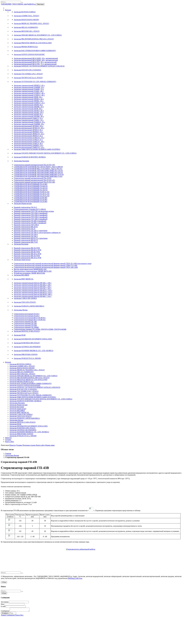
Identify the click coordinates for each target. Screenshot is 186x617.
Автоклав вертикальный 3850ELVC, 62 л (29, 134)
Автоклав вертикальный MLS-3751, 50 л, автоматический (35, 62)
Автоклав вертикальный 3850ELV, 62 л (28, 136)
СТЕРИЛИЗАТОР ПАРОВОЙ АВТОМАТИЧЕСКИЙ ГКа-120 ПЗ (38, 171)
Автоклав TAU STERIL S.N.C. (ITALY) (28, 74)
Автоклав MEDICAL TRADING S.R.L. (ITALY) (31, 23)
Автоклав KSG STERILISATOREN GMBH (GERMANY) (35, 51)
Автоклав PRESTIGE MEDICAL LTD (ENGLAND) (33, 43)
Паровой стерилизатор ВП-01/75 (26, 240)
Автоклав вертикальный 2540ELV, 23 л (28, 118)
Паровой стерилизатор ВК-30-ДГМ (27, 256)
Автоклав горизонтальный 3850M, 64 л (28, 105)
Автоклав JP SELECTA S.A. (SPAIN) (27, 358)
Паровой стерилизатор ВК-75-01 (26, 242)
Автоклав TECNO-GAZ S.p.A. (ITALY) (28, 78)
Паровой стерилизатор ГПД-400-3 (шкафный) (30, 219)
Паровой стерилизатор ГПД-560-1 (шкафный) (30, 217)
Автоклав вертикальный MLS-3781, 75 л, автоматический (35, 64)
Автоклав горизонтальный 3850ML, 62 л (29, 107)
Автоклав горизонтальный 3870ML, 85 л (29, 116)
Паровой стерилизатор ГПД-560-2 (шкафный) (30, 215)
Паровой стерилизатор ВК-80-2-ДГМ (27, 250)
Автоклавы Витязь (21, 310)
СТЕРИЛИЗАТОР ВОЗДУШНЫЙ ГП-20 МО (30, 201)
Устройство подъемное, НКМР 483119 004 (29, 273)
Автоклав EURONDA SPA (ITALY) (27, 343)
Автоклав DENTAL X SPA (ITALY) (27, 331)
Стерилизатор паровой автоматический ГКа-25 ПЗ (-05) (34, 165)
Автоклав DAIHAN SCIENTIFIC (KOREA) (30, 157)
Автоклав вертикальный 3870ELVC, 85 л (29, 128)
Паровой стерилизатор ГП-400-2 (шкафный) (30, 221)
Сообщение (5, 611)
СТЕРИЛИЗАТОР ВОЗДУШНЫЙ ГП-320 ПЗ (30, 188)
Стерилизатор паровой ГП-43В (25, 325)
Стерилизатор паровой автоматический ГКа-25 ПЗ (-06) (34, 182)
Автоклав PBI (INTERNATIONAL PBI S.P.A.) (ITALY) (34, 39)
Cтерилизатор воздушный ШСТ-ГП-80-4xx (30, 320)
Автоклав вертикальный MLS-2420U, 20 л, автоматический (36, 58)
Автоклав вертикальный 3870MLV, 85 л (28, 126)
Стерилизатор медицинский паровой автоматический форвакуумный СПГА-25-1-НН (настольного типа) (52, 263)
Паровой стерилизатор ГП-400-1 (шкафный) (30, 223)
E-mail (3, 606)
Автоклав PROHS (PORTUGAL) (26, 47)
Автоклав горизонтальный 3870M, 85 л (28, 114)
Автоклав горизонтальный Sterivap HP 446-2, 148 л (32, 285)
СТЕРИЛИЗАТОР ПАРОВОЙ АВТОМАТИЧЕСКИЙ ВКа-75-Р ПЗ (39, 174)
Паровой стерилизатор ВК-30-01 (26, 227)
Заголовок (4, 602)
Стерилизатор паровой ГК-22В (25, 323)
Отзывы (8, 440)
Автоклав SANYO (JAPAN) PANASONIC (29, 54)
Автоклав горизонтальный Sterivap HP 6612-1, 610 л (33, 291)
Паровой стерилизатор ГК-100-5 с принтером (30, 231)
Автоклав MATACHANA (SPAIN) (26, 20)
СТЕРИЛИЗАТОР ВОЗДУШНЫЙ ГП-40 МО (30, 200)
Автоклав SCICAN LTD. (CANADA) (27, 70)
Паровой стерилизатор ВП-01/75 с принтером (30, 238)
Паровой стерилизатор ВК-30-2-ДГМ (27, 254)
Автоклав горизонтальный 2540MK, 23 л (29, 87)
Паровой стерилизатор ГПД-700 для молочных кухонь (34, 211)
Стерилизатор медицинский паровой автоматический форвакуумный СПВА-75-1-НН (45, 265)
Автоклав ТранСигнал (22, 260)
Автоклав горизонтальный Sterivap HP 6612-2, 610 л (33, 292)
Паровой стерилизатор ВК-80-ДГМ (27, 252)
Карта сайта (9, 441)
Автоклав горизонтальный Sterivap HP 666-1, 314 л (32, 296)
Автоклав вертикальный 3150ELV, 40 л (28, 143)
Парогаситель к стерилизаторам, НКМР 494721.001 (33, 271)
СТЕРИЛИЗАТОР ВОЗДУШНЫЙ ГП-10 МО (30, 184)
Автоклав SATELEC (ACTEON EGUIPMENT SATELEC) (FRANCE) (39, 66)
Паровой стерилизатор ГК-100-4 (26, 234)
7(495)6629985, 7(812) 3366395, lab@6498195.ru (18, 4)
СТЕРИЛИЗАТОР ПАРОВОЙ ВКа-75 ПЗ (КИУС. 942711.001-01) (38, 169)
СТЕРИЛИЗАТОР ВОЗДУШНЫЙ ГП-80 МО (30, 198)
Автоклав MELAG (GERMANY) (26, 27)
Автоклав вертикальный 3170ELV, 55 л (28, 140)
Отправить (5, 613)
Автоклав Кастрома (21, 244)
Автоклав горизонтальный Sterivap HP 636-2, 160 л (32, 289)
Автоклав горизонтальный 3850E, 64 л (28, 97)
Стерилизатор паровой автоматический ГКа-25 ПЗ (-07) (34, 180)
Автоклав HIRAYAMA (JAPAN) (25, 354)
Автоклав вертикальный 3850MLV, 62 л (28, 132)
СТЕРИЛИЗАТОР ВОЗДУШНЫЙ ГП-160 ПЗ (30, 190)
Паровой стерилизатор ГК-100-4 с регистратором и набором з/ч (37, 232)
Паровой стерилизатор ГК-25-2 (25, 207)
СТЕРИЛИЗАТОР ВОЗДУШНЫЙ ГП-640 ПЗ (30, 186)
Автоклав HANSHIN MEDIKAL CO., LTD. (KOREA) (33, 351)
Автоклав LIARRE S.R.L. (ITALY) (26, 16)
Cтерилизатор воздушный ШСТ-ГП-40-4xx (30, 318)
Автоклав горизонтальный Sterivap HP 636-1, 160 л (32, 287)
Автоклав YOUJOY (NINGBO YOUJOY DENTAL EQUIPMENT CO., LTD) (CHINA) (45, 153)
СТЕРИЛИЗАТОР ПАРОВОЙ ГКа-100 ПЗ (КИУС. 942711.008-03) (38, 167)
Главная (8, 453)
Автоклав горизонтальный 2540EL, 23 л (28, 120)
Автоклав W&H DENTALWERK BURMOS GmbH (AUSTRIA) (37, 149)
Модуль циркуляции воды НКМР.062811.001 (30, 269)
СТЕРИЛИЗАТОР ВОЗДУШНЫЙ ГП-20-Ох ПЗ (31, 196)
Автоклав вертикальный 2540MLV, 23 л (28, 145)
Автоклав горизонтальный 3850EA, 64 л (29, 99)
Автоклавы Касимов (21, 161)
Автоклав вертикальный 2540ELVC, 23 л (29, 147)
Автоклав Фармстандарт (23, 203)
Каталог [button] (8, 362)
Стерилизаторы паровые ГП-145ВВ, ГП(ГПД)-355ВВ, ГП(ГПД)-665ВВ (40, 329)
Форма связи (50, 445)
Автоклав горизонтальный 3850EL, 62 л (28, 101)
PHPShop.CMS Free (75, 578)
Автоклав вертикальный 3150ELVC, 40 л (29, 141)
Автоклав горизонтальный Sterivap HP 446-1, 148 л (32, 283)
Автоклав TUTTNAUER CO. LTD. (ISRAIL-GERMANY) (35, 81)
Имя (2, 604)
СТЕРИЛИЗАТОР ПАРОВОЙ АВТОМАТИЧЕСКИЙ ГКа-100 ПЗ (38, 172)
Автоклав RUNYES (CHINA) (25, 12)
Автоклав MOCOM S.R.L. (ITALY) (27, 31)
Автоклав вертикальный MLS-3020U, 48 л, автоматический (36, 60)
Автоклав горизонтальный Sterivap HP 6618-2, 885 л (33, 294)
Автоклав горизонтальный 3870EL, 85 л (28, 112)
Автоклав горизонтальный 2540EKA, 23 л (29, 122)
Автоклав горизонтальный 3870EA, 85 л (29, 111)
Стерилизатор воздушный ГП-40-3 (26, 316)
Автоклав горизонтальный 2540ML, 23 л (29, 89)
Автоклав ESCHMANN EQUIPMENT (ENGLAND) (33, 339)
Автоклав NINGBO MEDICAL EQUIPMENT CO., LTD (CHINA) (38, 35)
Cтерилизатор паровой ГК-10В (25, 321)
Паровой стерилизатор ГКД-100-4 (26, 225)
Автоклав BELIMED (21, 275)
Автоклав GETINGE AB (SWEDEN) (27, 347)
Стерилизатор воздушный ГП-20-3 (26, 314)
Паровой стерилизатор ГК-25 (24, 229)
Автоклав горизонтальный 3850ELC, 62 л (29, 85)
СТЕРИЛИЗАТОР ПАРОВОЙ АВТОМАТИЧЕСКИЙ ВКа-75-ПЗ (38, 176)
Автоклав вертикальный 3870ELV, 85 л (28, 130)
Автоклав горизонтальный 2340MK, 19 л (29, 124)
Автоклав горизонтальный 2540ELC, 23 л (29, 103)
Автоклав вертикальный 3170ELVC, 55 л (29, 138)
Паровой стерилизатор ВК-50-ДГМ (27, 248)
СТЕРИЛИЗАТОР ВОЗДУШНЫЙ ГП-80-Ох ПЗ (31, 192)
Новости (8, 438)
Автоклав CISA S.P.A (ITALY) (25, 302)
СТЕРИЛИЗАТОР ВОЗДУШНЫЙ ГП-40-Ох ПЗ (31, 194)
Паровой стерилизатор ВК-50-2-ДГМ (27, 258)
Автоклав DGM (19, 335)
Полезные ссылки (29, 445)
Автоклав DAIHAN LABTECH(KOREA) (29, 306)
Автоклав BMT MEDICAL (23, 279)
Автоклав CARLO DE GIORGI (25, 298)
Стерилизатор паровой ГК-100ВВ (26, 327)
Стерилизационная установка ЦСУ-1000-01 (30, 209)
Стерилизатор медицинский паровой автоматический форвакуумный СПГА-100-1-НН (46, 267)
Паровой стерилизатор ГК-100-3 (26, 236)
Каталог (8, 10)
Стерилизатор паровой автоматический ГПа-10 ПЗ (32, 178)
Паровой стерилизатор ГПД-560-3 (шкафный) (30, 213)
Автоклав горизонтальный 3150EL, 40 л (28, 91)
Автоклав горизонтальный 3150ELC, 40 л (29, 93)
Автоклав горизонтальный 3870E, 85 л (28, 109)
